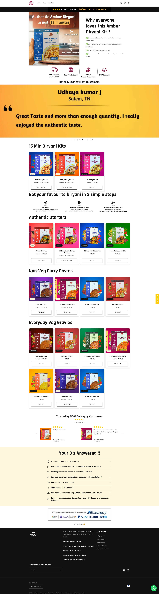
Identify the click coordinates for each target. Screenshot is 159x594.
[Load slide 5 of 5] (82, 139)
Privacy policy (51, 593)
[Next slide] (87, 140)
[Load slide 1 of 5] (71, 139)
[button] (121, 3)
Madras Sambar (41, 356)
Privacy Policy (101, 542)
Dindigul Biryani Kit (67, 180)
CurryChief (35, 593)
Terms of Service (102, 546)
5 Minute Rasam (117, 305)
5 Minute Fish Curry (92, 305)
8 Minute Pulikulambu (92, 356)
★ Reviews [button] (157, 298)
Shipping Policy (101, 536)
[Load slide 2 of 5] (74, 139)
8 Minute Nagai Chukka (117, 251)
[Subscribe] (60, 570)
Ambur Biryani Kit (41, 180)
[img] (80, 419)
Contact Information (102, 549)
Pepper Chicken (41, 251)
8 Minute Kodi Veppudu (92, 251)
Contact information (80, 593)
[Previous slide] (67, 140)
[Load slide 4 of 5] (80, 139)
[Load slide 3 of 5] (77, 139)
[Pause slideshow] (92, 140)
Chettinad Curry (41, 305)
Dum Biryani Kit (92, 180)
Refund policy (43, 593)
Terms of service (60, 593)
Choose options (41, 187)
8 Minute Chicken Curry (67, 305)
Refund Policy (101, 539)
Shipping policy (69, 593)
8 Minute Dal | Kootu (41, 397)
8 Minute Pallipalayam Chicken (67, 252)
